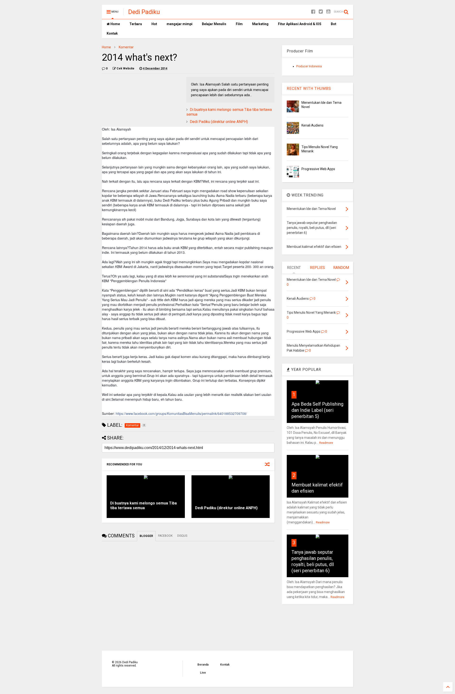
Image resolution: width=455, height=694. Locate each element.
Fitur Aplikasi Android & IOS (299, 24)
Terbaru (135, 24)
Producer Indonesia (309, 66)
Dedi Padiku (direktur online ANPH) (219, 121)
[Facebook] (313, 11)
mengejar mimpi (179, 24)
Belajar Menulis (214, 24)
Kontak (112, 33)
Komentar (126, 47)
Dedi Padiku (144, 11)
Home (115, 24)
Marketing (260, 24)
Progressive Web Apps (318, 169)
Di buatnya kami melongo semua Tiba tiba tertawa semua (143, 505)
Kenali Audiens (312, 125)
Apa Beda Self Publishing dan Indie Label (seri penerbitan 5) (317, 410)
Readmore (326, 443)
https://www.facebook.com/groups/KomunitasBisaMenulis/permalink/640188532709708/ (181, 413)
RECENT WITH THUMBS (309, 88)
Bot (333, 24)
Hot (154, 24)
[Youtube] (328, 11)
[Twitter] (321, 11)
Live (203, 672)
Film (239, 24)
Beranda (203, 664)
